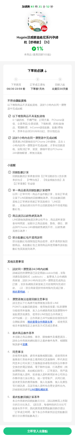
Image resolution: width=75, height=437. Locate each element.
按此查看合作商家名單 (40, 321)
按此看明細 (18, 291)
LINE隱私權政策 (39, 389)
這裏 (25, 344)
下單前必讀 (35, 71)
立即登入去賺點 (37, 431)
